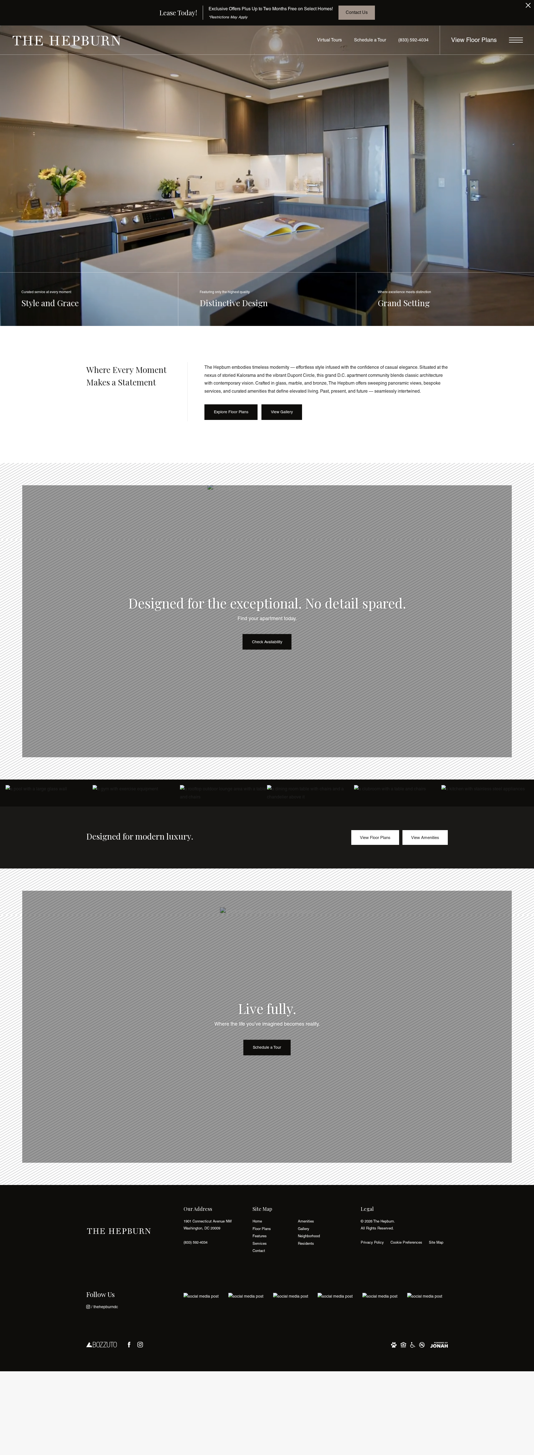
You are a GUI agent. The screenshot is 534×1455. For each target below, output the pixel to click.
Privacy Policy (372, 1242)
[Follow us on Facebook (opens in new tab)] (129, 1344)
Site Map (436, 1242)
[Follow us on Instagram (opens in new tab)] (140, 1344)
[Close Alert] (528, 7)
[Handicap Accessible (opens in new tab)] (412, 1344)
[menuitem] (271, 1221)
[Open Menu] (516, 40)
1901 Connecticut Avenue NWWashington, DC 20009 (208, 1224)
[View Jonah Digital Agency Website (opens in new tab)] (439, 1344)
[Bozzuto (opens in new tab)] (101, 1344)
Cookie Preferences (406, 1242)
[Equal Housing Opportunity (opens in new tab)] (403, 1344)
